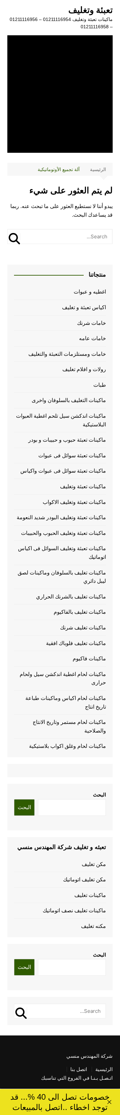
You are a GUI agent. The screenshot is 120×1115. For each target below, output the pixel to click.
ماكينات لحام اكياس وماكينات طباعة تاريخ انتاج (65, 702)
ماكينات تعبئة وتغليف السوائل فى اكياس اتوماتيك (62, 553)
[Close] (109, 1102)
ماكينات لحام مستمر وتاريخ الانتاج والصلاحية (69, 726)
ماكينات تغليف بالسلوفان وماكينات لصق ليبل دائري (62, 577)
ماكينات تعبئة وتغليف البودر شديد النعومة (61, 517)
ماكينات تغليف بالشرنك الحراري (71, 596)
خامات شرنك (91, 323)
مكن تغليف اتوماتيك (84, 879)
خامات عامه (92, 338)
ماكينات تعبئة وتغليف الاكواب (74, 502)
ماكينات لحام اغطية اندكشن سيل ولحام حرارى (63, 678)
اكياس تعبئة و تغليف (84, 307)
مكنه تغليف (93, 926)
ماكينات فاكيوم (89, 658)
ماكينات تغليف (90, 895)
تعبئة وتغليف (90, 10)
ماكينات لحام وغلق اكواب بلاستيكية (67, 746)
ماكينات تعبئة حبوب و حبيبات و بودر (67, 440)
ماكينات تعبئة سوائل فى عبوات (72, 455)
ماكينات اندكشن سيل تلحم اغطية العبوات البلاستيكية (61, 420)
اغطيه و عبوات (90, 292)
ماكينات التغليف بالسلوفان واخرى (69, 400)
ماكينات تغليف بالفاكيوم (80, 612)
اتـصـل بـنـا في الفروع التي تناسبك (77, 1078)
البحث (99, 794)
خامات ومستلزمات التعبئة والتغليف (67, 354)
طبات (99, 385)
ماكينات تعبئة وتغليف (83, 486)
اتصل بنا (78, 1069)
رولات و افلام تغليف (84, 369)
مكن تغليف (94, 864)
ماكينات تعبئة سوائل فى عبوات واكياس (63, 471)
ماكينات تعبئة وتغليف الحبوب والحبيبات (63, 533)
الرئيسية (104, 1069)
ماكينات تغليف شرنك (83, 627)
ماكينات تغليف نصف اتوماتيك (74, 910)
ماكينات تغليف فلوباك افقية (76, 643)
